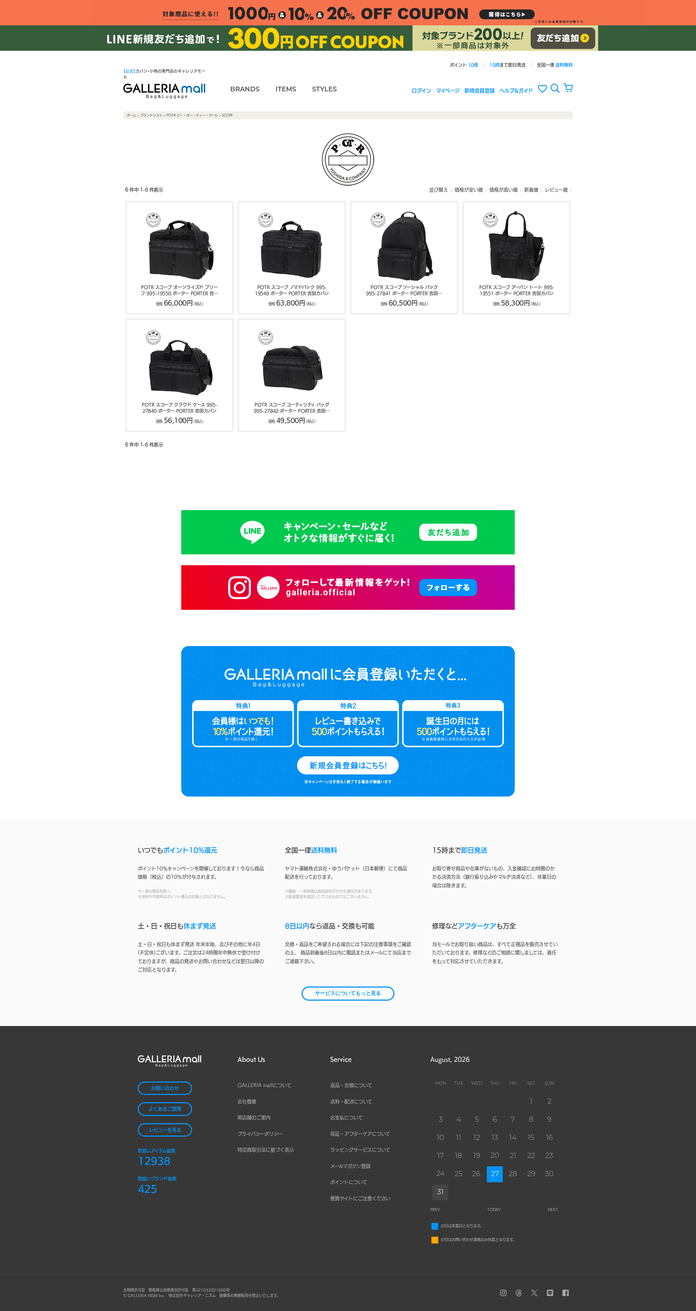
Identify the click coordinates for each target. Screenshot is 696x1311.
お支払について (346, 1117)
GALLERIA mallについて (264, 1085)
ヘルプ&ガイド (516, 90)
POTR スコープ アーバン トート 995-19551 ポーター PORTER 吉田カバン (516, 290)
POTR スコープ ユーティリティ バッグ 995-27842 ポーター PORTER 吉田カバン (292, 408)
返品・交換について (351, 1085)
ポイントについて (348, 1182)
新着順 (531, 189)
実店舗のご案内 (253, 1117)
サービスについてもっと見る (348, 993)
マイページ (448, 90)
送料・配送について (351, 1101)
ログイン (421, 90)
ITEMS (286, 90)
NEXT (553, 1209)
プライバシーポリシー (260, 1134)
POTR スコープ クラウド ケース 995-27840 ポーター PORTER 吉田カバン (179, 407)
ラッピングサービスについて (360, 1149)
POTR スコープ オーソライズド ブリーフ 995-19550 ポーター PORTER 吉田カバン (179, 291)
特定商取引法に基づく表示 (265, 1149)
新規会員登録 (479, 90)
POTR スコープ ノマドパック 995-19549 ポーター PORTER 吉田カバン (292, 290)
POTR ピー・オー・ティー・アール (192, 115)
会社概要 (246, 1101)
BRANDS (245, 90)
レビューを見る (165, 1130)
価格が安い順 (469, 189)
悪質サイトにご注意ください (360, 1198)
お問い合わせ (165, 1088)
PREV (435, 1209)
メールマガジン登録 (350, 1166)
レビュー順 (556, 189)
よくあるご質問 (165, 1109)
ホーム (131, 115)
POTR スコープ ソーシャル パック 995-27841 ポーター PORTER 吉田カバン (404, 291)
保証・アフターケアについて (360, 1134)
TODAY (494, 1209)
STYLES (324, 90)
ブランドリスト (151, 115)
